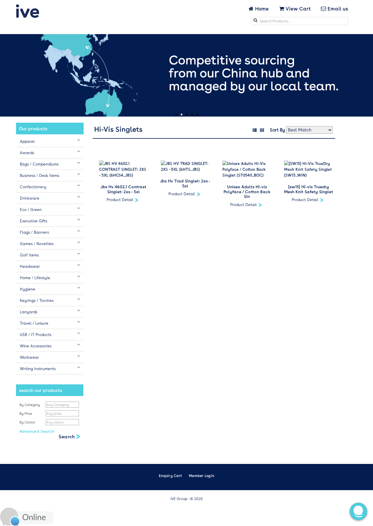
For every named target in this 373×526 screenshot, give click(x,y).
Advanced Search (37, 431)
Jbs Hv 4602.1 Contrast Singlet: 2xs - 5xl (123, 189)
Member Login (201, 475)
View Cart (297, 8)
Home (262, 8)
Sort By (277, 130)
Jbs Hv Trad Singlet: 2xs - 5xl (185, 183)
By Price (26, 413)
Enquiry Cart (170, 475)
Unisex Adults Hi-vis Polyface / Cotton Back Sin (247, 191)
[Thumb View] (261, 129)
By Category (30, 404)
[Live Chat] (27, 515)
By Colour (28, 422)
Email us (337, 8)
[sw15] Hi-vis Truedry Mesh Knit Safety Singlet (308, 189)
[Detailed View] (254, 129)
